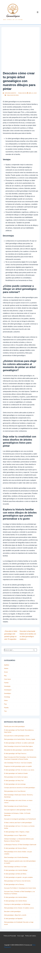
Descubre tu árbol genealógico (12, 911)
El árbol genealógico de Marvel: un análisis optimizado (19, 743)
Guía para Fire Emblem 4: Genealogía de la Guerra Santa (20, 888)
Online (6, 700)
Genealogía (7, 686)
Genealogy (7, 697)
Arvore (6, 672)
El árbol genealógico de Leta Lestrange (15, 784)
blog (5, 675)
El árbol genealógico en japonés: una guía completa (18, 877)
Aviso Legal (20, 936)
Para (17, 95)
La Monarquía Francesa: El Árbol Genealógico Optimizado (20, 844)
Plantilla (6, 707)
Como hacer (7, 679)
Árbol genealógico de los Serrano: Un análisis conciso (19, 908)
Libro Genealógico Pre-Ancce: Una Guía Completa (18, 762)
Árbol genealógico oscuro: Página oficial (15, 835)
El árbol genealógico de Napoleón (13, 918)
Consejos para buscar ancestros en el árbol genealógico (19, 787)
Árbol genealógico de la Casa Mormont (14, 791)
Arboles (6, 668)
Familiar (6, 682)
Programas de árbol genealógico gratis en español (18, 766)
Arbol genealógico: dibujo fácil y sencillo (15, 915)
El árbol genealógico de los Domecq (14, 884)
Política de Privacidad (10, 936)
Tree (5, 711)
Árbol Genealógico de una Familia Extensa (16, 806)
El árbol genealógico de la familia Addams (15, 897)
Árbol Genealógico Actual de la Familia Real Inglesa (18, 746)
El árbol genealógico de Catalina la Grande (16, 773)
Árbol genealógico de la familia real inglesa (16, 777)
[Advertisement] (20, 49)
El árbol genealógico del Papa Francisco (15, 753)
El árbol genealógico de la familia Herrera (15, 901)
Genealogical (7, 690)
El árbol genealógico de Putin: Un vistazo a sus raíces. (19, 770)
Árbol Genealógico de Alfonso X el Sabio (15, 866)
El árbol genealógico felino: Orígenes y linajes (16, 832)
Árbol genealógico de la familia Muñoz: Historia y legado (19, 739)
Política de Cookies (30, 936)
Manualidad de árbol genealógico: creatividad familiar (18, 750)
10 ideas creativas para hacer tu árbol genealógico (18, 822)
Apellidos (6, 665)
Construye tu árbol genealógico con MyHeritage (17, 904)
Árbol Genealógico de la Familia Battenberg (16, 857)
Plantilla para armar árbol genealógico (14, 726)
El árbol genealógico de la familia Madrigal (15, 870)
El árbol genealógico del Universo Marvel (15, 848)
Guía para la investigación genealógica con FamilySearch (20, 819)
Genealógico (7, 693)
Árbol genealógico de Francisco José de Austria (17, 881)
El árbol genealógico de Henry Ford (13, 780)
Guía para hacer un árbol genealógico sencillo (16, 735)
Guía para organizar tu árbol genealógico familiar (17, 809)
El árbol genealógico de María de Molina (15, 874)
